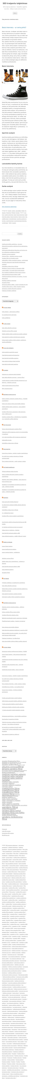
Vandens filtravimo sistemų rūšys (10, 615)
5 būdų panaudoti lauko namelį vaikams (12, 698)
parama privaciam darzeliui (8, 1019)
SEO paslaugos (7, 425)
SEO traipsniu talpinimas (15, 3)
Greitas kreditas (11, 1059)
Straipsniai (9, 1057)
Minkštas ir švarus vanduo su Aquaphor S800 (13, 268)
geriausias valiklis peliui (7, 989)
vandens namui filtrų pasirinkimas (14, 881)
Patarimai (8, 213)
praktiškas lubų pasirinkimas (13, 1070)
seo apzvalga (5, 1001)
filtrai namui (12, 892)
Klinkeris (5, 370)
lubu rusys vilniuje (22, 1029)
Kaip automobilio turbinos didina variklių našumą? (14, 641)
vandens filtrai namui (11, 810)
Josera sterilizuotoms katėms (9, 549)
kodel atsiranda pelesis (12, 1011)
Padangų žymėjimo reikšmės (9, 290)
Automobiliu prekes (6, 1053)
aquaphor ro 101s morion (19, 762)
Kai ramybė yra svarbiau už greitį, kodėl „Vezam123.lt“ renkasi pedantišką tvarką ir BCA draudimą (13, 729)
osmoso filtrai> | (17, 851)
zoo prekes (9, 1043)
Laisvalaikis (18, 210)
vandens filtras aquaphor (9, 814)
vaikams (4, 1003)
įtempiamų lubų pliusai (13, 1068)
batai (15, 215)
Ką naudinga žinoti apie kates (9, 314)
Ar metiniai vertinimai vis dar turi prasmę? (12, 527)
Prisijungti (4, 829)
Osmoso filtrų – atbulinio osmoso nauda (12, 256)
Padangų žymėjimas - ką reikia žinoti (11, 638)
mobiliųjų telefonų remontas (14, 972)
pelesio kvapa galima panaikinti (19, 946)
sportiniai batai (10, 221)
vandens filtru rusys (14, 924)
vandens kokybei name (13, 884)
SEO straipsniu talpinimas (9, 206)
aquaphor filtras (15, 761)
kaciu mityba (21, 1041)
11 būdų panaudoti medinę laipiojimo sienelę (13, 710)
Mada (23, 210)
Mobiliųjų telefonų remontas (9, 280)
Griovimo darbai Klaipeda (19, 1047)
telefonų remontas (16, 950)
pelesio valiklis (7, 797)
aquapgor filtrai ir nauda (20, 920)
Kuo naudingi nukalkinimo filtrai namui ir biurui (13, 272)
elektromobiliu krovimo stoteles (15, 1039)
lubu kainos (14, 1029)
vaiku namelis (7, 802)
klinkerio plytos (6, 772)
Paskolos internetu (18, 1055)
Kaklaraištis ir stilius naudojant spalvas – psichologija (15, 260)
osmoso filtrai (8, 794)
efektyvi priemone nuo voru (20, 989)
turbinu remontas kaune (20, 1031)
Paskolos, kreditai (11, 1063)
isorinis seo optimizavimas (14, 997)
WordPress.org (5, 835)
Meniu (15, 13)
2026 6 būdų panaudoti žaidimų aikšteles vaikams (14, 701)
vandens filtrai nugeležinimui (8, 898)
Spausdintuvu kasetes (7, 1051)
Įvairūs (13, 210)
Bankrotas (20, 1045)
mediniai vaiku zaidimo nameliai (12, 779)
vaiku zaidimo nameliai (10, 804)
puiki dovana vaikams (19, 962)
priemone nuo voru (6, 948)
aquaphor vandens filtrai (10, 765)
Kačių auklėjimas (6, 318)
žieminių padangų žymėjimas (15, 849)
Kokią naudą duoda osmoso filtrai (10, 385)
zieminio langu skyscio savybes (10, 1013)
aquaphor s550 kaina (16, 763)
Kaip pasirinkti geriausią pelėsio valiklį (11, 274)
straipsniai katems (19, 1033)
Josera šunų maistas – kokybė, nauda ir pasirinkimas (15, 453)
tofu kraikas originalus (12, 1037)
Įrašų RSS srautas (6, 831)
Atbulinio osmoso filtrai (8, 558)
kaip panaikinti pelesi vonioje (8, 771)
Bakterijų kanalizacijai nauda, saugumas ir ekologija (14, 618)
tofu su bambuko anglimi (10, 1035)
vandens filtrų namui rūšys (8, 879)
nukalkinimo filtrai (10, 792)
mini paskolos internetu (11, 1041)
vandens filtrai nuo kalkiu (13, 812)
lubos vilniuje (5, 1031)
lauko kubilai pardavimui (17, 948)
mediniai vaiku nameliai (12, 776)
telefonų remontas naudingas (15, 966)
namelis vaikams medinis (11, 785)
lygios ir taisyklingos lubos (16, 1074)
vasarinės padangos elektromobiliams (17, 983)
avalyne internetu (9, 215)
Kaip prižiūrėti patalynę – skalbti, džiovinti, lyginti (14, 536)
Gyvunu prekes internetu (7, 1055)
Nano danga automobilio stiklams (10, 627)
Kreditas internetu (17, 1057)
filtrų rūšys (25, 849)
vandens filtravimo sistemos (10, 815)
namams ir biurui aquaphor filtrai (13, 930)
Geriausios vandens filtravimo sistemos (11, 288)
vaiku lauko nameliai (9, 799)
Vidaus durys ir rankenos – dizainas (10, 530)
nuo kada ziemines (17, 1007)
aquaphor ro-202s (24, 934)
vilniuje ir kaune (5, 1074)
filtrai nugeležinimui (7, 851)
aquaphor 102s (14, 942)
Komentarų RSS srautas (8, 833)
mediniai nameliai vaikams (14, 774)
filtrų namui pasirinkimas (13, 869)
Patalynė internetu (8, 348)
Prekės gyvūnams (7, 542)
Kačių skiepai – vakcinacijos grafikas (11, 311)
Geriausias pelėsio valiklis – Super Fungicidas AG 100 (15, 284)
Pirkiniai (13, 213)
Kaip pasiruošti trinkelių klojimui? (10, 502)
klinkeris (12, 772)
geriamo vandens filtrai (12, 768)
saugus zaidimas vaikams (15, 1005)
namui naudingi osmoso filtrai (13, 890)
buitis (24, 1001)
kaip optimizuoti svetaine (15, 999)
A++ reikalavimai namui (7, 513)
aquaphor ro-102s (16, 926)
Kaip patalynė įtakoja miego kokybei (11, 361)
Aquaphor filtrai (6, 282)
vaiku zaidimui (21, 1013)
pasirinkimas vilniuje (6, 1021)
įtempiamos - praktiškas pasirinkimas (10, 1076)
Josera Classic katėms (7, 546)
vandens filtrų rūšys (13, 888)
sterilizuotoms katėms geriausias (9, 975)
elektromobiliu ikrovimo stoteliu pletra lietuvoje (14, 979)
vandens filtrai (10, 807)
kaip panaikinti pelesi (6, 770)
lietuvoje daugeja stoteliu (8, 981)
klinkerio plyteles (19, 771)
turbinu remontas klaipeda (8, 1033)
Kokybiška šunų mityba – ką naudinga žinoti (13, 687)
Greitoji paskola (19, 1059)
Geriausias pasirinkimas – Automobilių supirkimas (14, 716)
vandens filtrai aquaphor (9, 809)
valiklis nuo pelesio (22, 805)
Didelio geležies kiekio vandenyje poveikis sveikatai (14, 334)
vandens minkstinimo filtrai (12, 817)
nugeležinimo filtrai (10, 790)
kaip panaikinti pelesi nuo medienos (19, 770)
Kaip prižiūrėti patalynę (7, 569)
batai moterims (14, 217)
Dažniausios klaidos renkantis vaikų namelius (13, 707)
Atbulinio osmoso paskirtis (8, 254)
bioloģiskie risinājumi (7, 1015)
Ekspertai (5, 497)
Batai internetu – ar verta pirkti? (14, 27)
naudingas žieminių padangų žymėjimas (11, 985)
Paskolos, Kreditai (6, 1061)
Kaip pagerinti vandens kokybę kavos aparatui (13, 337)
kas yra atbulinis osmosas (12, 863)
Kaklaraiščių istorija (6, 440)
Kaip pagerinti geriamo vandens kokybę (12, 594)
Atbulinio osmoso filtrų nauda (9, 331)
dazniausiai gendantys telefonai (16, 968)
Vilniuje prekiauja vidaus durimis (10, 471)
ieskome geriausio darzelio (18, 1021)
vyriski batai (5, 223)
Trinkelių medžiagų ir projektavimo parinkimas (13, 582)
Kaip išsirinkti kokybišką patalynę (10, 358)
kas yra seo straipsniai (15, 995)
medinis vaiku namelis (10, 782)
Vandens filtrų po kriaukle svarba (10, 258)
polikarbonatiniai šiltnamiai (19, 1043)
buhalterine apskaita (20, 1017)
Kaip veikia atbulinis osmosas (9, 328)
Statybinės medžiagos (8, 467)
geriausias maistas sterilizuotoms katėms (11, 970)
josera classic (15, 993)
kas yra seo (24, 950)
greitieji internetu (15, 1066)
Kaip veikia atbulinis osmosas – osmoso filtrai (13, 377)
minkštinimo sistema (13, 855)
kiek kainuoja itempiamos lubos (17, 1025)
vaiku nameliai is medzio (11, 800)
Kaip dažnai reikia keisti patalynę (10, 364)
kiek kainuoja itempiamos (20, 1027)
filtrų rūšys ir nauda (6, 894)
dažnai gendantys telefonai (9, 977)
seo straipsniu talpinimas (14, 956)
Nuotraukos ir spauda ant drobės (10, 719)
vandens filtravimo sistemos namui (14, 875)
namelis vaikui (7, 786)
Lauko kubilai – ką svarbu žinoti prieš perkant (13, 270)
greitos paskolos (6, 1066)
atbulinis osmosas (10, 766)
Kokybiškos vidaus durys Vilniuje (10, 266)
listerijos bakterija (23, 1011)
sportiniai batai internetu (20, 221)
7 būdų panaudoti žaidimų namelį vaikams (12, 704)
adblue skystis (11, 1017)
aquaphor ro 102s (7, 763)
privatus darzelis (6, 1023)
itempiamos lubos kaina (7, 1027)
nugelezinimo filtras (11, 788)
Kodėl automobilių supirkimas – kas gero (12, 244)
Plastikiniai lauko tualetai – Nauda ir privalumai (13, 621)
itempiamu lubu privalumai (17, 1023)
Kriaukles (14, 1053)
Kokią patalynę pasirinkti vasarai (10, 352)
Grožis (9, 210)
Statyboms (6, 578)
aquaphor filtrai (6, 761)
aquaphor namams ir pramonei (17, 916)
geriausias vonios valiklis (22, 977)
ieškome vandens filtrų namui (18, 877)
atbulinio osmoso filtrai (17, 906)
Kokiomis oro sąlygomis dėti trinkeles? (11, 374)
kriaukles (24, 999)
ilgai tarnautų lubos (20, 1063)
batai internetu (20, 215)
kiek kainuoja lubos (6, 1029)
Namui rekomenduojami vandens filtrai (12, 429)
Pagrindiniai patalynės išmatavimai (10, 355)
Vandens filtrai (20, 1053)
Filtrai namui (6, 323)
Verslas (17, 213)
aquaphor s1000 (9, 928)
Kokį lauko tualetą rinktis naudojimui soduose (13, 597)
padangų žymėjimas (13, 847)
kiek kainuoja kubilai (23, 975)
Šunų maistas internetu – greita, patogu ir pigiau (14, 461)
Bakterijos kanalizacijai (9, 394)
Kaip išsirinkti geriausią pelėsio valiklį (11, 533)
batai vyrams (21, 217)
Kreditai (18, 1061)
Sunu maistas (6, 449)
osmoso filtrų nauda (17, 859)
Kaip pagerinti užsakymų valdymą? (10, 734)
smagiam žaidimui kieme (8, 964)
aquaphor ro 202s (23, 942)
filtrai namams (21, 871)
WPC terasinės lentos (7, 388)
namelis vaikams (8, 783)
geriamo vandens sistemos (19, 904)
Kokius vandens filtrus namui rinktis (11, 612)
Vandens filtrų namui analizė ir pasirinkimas (13, 516)
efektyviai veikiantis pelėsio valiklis (10, 991)
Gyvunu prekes (7, 307)
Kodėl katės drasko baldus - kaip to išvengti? (13, 669)
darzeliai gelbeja (20, 1019)
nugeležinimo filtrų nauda (17, 896)
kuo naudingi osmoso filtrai (12, 867)
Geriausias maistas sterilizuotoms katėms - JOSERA (14, 651)
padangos (17, 794)
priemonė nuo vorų (6, 950)
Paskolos (13, 1061)
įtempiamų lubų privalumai (17, 1072)
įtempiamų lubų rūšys (11, 1078)
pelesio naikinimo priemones (10, 796)
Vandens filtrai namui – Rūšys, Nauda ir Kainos (13, 286)
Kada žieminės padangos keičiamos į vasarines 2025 (14, 630)
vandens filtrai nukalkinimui (19, 857)
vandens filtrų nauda (7, 859)
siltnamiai (11, 1031)
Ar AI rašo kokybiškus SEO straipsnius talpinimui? (14, 437)
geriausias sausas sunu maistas (9, 1045)
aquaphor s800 (23, 924)
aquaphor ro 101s (7, 762)
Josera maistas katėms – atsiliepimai (11, 552)
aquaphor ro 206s (7, 944)
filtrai (21, 766)
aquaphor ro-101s (7, 926)
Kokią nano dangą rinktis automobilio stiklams (13, 403)
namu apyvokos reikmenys (15, 1001)
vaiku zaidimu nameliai (9, 805)
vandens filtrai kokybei (7, 873)
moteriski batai (12, 219)
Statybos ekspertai (19, 1049)
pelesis (14, 797)
